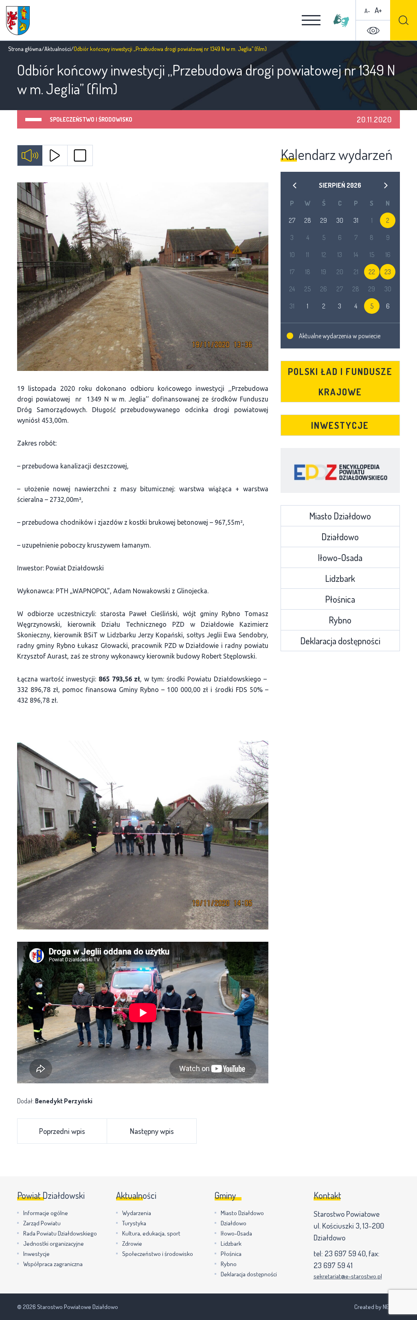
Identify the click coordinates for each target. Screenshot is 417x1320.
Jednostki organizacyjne (53, 1243)
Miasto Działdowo (340, 515)
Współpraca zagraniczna (53, 1264)
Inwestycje (340, 425)
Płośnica (340, 599)
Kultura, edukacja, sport (151, 1233)
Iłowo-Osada (340, 557)
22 (372, 272)
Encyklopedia (340, 470)
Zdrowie (132, 1243)
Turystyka (134, 1223)
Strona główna (25, 48)
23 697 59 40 (345, 1253)
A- (367, 10)
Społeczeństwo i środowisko (91, 119)
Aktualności (57, 48)
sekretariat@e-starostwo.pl (348, 1276)
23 (387, 272)
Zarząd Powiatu (42, 1223)
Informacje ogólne (45, 1213)
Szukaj (403, 20)
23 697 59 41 (333, 1265)
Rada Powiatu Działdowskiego (60, 1233)
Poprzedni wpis (62, 1131)
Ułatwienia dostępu (373, 30)
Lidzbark (340, 578)
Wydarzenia (136, 1213)
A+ (378, 10)
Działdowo (340, 536)
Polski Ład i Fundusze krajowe (340, 381)
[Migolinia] (341, 20)
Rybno (340, 620)
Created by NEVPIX (377, 1307)
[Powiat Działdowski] (18, 20)
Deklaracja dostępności (340, 640)
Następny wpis (152, 1131)
